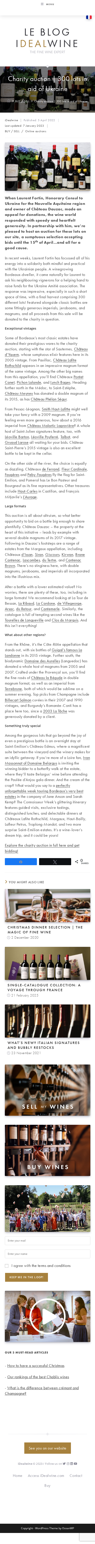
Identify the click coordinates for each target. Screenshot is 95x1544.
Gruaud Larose (17, 442)
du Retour (24, 608)
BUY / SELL (12, 131)
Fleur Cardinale (74, 469)
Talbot (65, 436)
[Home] (9, 101)
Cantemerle (50, 608)
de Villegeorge (69, 603)
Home (18, 1475)
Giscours (52, 554)
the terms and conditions (51, 1265)
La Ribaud (26, 603)
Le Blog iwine (47, 37)
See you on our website (47, 1448)
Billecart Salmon (18, 699)
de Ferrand (50, 469)
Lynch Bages (60, 382)
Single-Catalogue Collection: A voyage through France (44, 987)
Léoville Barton (17, 436)
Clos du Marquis (65, 620)
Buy (47, 1485)
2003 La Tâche (55, 710)
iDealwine (11, 120)
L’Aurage (30, 496)
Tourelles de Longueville (24, 620)
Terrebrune (13, 688)
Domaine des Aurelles (42, 660)
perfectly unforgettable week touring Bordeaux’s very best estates (44, 791)
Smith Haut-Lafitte (56, 408)
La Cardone (45, 603)
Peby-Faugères (39, 474)
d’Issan (27, 554)
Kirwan (67, 554)
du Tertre (49, 559)
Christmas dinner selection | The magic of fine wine (45, 929)
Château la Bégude (47, 677)
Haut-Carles (28, 491)
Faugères (12, 474)
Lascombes (31, 559)
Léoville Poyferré (44, 436)
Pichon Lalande (29, 382)
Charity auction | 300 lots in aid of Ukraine (61, 101)
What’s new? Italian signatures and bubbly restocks (44, 1045)
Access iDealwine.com (46, 1475)
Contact (76, 1475)
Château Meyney (19, 393)
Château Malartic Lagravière (50, 425)
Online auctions (35, 131)
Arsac (9, 608)
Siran (39, 554)
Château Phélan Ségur (48, 399)
